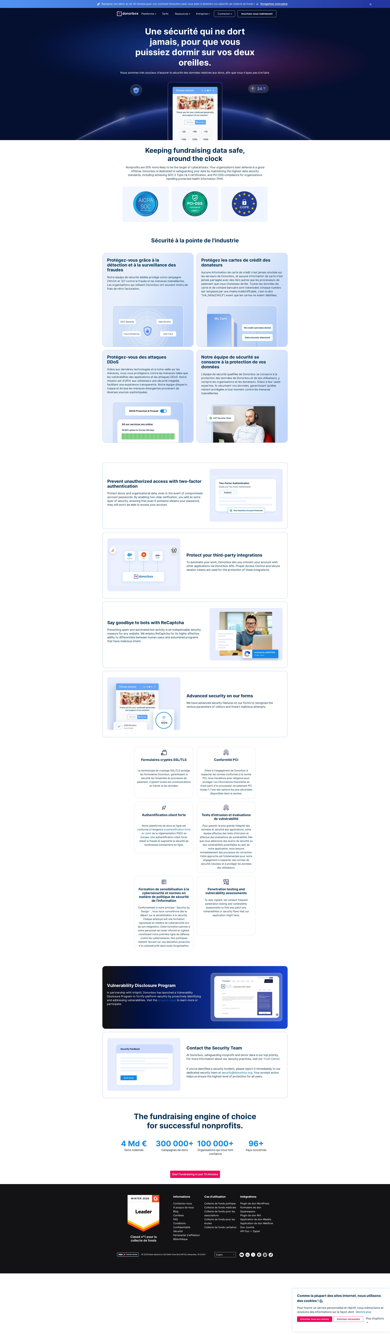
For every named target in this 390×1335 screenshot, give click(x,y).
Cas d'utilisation (215, 1196)
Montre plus (363, 1312)
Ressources (181, 13)
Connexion (224, 13)
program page (167, 1000)
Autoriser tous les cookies (314, 1319)
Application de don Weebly (255, 1219)
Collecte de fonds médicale (220, 1207)
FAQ (175, 1219)
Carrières (178, 1215)
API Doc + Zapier (250, 1231)
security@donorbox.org (237, 1072)
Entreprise (202, 13)
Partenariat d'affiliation (186, 1235)
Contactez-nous (182, 1203)
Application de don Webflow (256, 1223)
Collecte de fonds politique (220, 1203)
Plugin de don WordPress (254, 1203)
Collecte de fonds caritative (220, 1227)
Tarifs (165, 13)
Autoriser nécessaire (348, 1319)
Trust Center (271, 1058)
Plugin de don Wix (250, 1215)
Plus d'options (375, 1318)
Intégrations (248, 1196)
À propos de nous (183, 1207)
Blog (175, 1211)
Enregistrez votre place (274, 3)
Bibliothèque (180, 1239)
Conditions (179, 1223)
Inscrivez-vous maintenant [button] (257, 13)
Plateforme (147, 13)
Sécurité (178, 1231)
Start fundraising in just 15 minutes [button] (195, 1174)
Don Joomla (247, 1227)
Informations (181, 1196)
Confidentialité (181, 1227)
